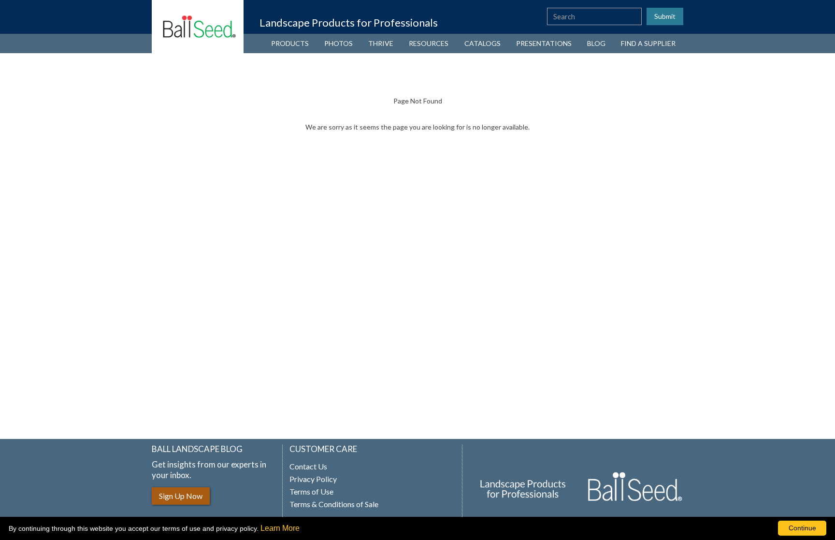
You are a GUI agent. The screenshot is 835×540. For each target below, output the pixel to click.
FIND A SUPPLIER (648, 43)
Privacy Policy (313, 479)
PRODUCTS (290, 43)
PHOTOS (338, 43)
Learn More (280, 528)
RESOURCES (428, 43)
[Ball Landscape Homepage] (198, 26)
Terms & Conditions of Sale (333, 504)
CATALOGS (482, 43)
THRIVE (380, 43)
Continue (802, 528)
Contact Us (308, 466)
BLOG (596, 43)
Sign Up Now (180, 495)
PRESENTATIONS (544, 43)
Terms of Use (311, 491)
